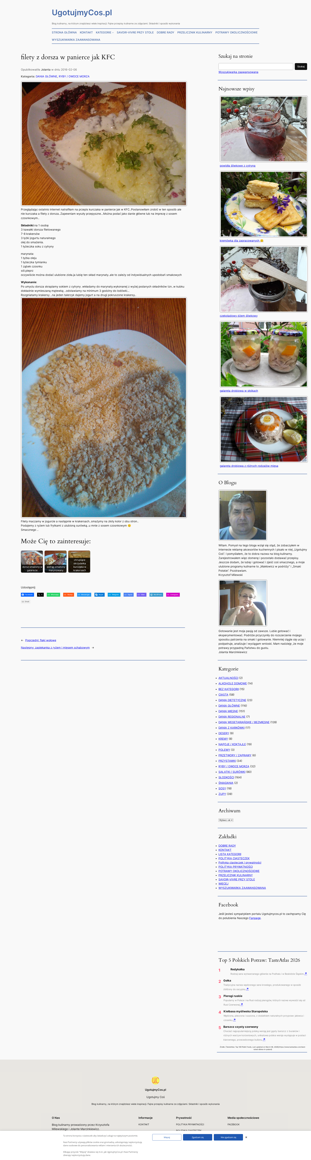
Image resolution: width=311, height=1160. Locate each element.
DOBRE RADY (227, 845)
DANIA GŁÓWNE (46, 76)
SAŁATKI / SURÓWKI (232, 771)
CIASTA (223, 694)
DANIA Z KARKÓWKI (232, 727)
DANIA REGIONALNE (232, 716)
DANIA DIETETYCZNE (232, 700)
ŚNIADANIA (226, 783)
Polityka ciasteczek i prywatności (240, 862)
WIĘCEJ (223, 883)
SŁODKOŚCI (226, 777)
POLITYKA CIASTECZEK (234, 858)
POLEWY (224, 749)
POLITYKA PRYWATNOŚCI (236, 866)
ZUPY (222, 794)
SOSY (222, 788)
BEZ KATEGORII (229, 689)
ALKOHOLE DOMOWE (233, 683)
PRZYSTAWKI (227, 760)
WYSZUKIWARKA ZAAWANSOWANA (242, 888)
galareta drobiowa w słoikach (239, 390)
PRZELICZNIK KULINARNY (236, 875)
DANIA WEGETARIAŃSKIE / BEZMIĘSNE (244, 722)
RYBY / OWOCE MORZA (74, 76)
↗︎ (305, 973)
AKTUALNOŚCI (228, 678)
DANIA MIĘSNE (228, 711)
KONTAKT (225, 850)
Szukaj (301, 66)
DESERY (224, 733)
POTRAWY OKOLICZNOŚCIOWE (239, 871)
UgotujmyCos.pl (82, 12)
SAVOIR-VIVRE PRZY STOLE (237, 879)
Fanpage (255, 918)
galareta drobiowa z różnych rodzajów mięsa (249, 465)
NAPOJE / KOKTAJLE (232, 744)
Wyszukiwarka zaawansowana (238, 72)
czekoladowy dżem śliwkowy (239, 315)
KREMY (223, 738)
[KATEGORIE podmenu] (113, 32)
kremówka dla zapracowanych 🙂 (242, 240)
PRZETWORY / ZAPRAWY (235, 755)
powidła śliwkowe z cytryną (237, 165)
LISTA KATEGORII (230, 854)
